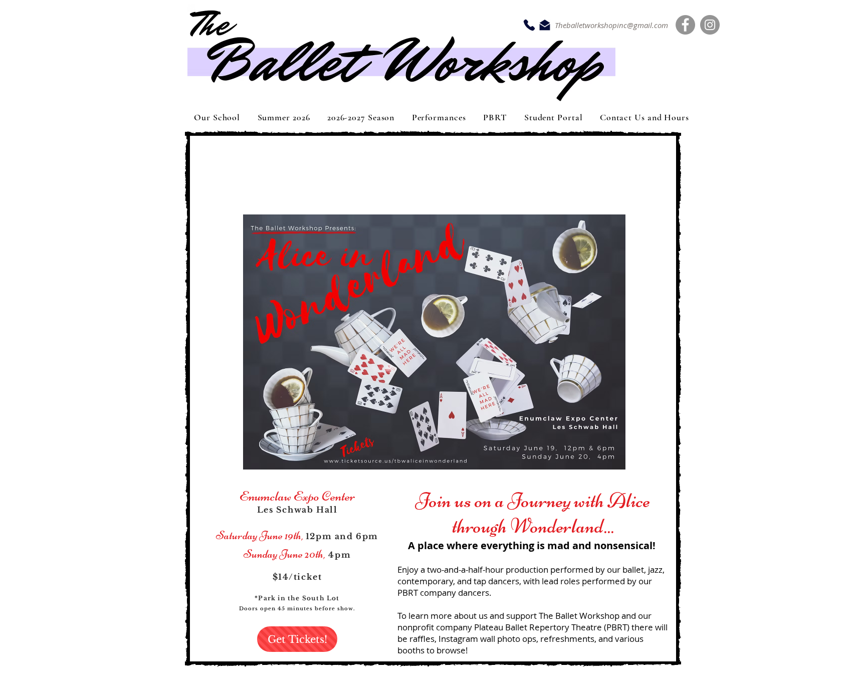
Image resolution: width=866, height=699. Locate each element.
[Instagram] (710, 25)
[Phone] (529, 25)
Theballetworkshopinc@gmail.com (611, 25)
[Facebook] (685, 25)
